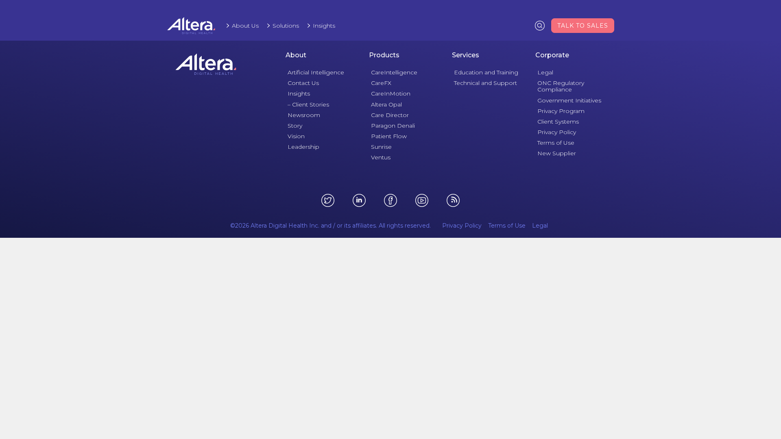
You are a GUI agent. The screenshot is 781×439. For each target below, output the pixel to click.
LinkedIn (359, 200)
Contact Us (303, 83)
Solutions (286, 25)
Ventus (380, 157)
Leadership (303, 146)
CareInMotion (390, 93)
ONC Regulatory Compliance (560, 86)
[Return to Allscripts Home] (206, 64)
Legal (545, 72)
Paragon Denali (393, 125)
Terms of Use (555, 142)
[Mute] (530, 312)
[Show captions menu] (515, 312)
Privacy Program (561, 111)
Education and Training (486, 72)
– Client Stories (308, 104)
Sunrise (381, 146)
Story (295, 125)
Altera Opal (386, 104)
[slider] (376, 312)
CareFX (381, 83)
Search (540, 25)
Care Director (390, 115)
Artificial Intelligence (316, 72)
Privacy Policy (556, 132)
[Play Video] (221, 312)
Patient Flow (389, 136)
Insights (324, 25)
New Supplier (556, 153)
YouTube (421, 200)
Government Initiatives (569, 100)
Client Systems (558, 121)
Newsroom (304, 115)
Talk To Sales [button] (582, 25)
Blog (453, 200)
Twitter (327, 200)
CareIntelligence (394, 72)
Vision (296, 136)
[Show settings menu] (545, 312)
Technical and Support (485, 83)
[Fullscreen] (559, 312)
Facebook (390, 200)
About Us (245, 25)
